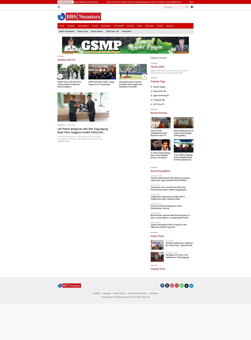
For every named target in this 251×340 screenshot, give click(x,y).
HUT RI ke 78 (158, 104)
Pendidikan (106, 26)
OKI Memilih (119, 26)
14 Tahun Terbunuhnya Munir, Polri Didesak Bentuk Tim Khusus (160, 155)
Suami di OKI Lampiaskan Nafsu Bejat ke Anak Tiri (159, 133)
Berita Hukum (97, 31)
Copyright (106, 293)
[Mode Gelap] (192, 7)
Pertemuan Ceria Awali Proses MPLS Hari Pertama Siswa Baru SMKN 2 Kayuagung (168, 188)
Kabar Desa (83, 31)
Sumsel (95, 26)
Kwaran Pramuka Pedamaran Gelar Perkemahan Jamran (166, 207)
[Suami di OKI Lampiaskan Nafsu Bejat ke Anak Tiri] (160, 122)
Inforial (160, 26)
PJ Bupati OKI (159, 100)
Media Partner (119, 293)
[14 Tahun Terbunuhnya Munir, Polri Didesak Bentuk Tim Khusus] (160, 144)
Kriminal (130, 26)
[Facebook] (162, 285)
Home (61, 26)
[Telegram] (191, 286)
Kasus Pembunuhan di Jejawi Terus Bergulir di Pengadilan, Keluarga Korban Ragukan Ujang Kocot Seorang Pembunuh (183, 133)
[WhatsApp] (182, 285)
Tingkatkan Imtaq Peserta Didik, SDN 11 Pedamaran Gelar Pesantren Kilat (168, 197)
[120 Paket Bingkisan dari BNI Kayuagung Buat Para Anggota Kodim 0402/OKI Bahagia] (83, 107)
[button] (187, 7)
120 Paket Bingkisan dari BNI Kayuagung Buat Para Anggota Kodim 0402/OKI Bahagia (83, 132)
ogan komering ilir (161, 95)
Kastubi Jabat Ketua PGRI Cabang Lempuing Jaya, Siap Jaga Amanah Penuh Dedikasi (170, 179)
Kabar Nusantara (66, 31)
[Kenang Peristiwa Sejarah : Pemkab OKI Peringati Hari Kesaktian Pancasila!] (133, 72)
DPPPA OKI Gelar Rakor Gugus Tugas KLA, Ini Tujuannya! (101, 83)
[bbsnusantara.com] (79, 16)
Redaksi (96, 293)
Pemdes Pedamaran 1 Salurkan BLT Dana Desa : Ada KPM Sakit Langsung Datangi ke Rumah (179, 244)
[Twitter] (167, 285)
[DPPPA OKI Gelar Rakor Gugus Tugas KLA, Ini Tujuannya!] (102, 72)
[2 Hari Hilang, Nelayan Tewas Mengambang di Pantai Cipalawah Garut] (183, 146)
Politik (139, 26)
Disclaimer (153, 293)
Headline (71, 26)
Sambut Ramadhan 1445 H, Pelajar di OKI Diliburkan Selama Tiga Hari (168, 226)
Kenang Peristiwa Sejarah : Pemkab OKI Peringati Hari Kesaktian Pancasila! (130, 84)
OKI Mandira (83, 26)
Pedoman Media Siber (137, 293)
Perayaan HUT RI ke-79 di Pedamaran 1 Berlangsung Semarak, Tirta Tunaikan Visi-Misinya (178, 256)
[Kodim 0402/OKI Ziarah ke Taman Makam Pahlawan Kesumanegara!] (71, 72)
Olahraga (149, 26)
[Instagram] (172, 285)
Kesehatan (126, 31)
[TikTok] (186, 286)
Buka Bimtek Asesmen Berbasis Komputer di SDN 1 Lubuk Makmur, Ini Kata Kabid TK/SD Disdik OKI (170, 216)
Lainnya (169, 26)
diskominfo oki (159, 91)
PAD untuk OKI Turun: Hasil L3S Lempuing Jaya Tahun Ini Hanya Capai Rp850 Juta (114, 2)
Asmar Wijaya (159, 87)
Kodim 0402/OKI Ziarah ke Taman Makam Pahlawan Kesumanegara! (69, 84)
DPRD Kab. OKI (112, 31)
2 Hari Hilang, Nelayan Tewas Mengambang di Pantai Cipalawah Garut (183, 157)
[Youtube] (177, 285)
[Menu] (59, 7)
